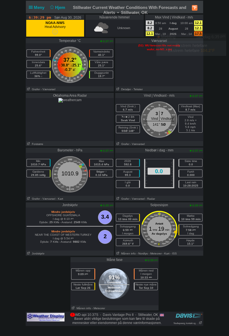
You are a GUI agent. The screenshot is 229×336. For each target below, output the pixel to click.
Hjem (60, 7)
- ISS (173, 253)
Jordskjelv (37, 253)
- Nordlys (142, 253)
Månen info (128, 253)
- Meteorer (155, 253)
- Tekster (137, 89)
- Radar (150, 198)
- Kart (59, 198)
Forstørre (36, 144)
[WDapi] (46, 317)
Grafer (35, 89)
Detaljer (125, 89)
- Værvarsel (48, 89)
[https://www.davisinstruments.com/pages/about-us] (189, 315)
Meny (40, 7)
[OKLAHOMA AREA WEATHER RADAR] (70, 100)
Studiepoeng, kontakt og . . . (186, 323)
